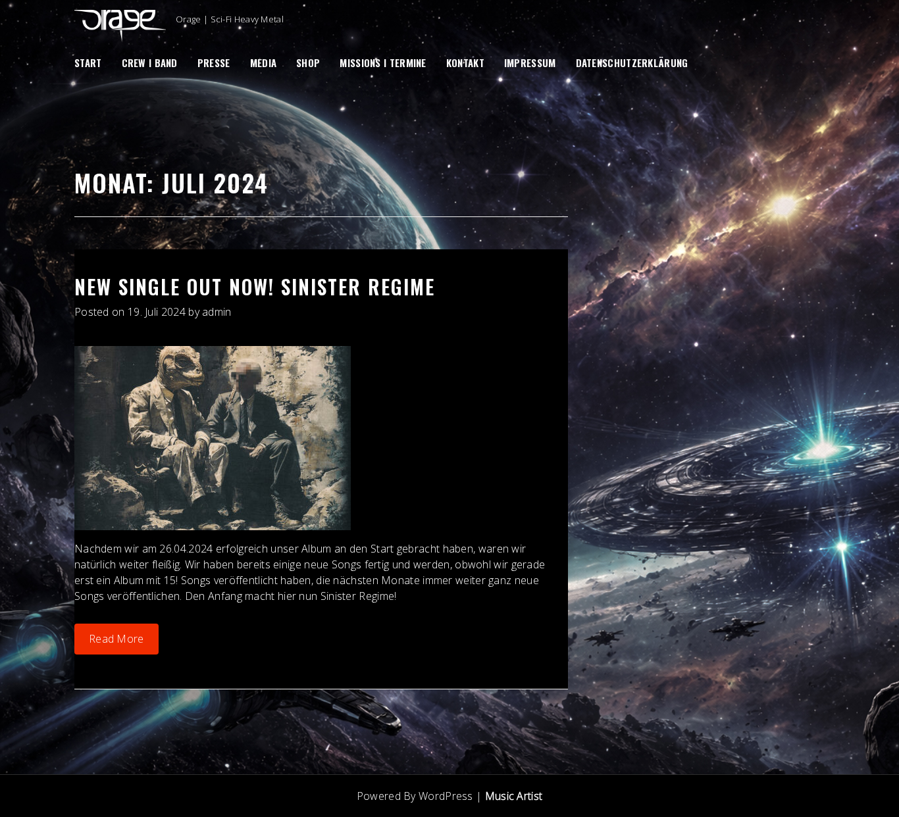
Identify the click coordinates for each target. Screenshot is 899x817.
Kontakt (465, 62)
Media (263, 62)
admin (217, 312)
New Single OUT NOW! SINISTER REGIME (254, 286)
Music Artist (514, 796)
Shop (308, 62)
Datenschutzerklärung (632, 62)
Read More (116, 638)
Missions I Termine (383, 62)
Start (88, 62)
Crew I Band (150, 62)
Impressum (530, 62)
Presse (213, 62)
